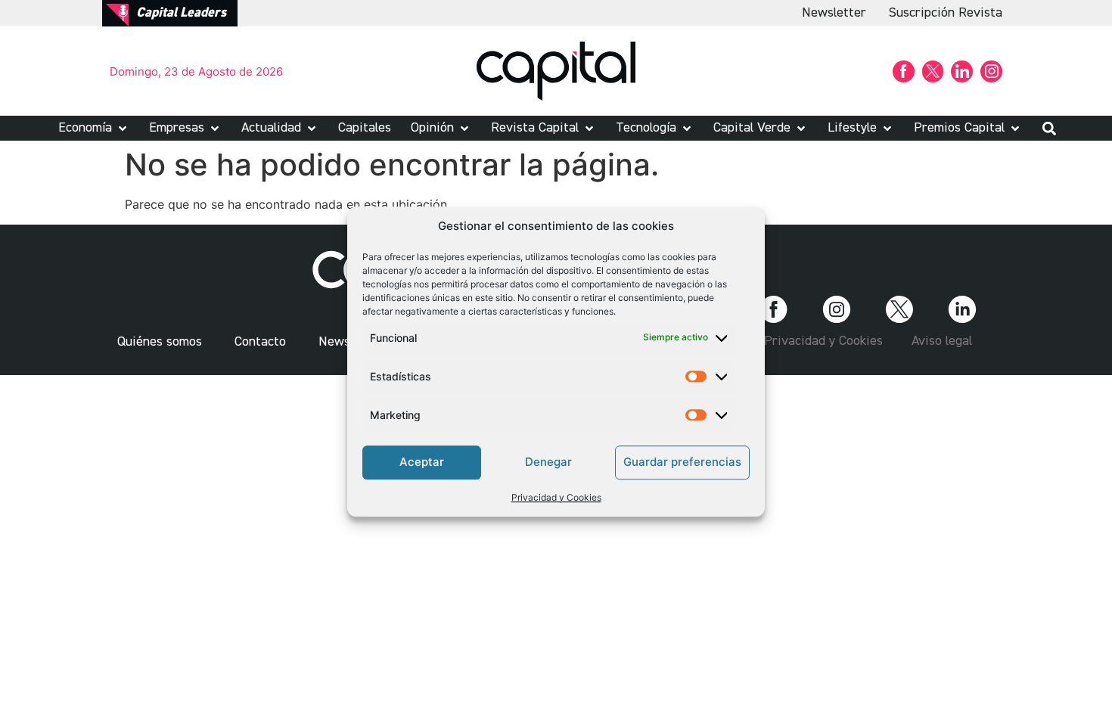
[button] (94, 128)
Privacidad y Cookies (556, 497)
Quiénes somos (159, 342)
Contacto (260, 342)
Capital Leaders (181, 13)
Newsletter (834, 13)
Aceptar (421, 462)
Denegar (548, 462)
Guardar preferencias (682, 462)
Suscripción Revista (945, 13)
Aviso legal (942, 341)
